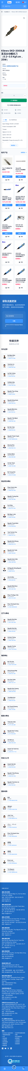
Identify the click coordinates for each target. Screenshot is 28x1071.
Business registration (8, 1033)
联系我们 (17, 1038)
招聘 (16, 1034)
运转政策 (17, 1042)
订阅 (14, 321)
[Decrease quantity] (3, 95)
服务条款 (17, 324)
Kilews (4, 66)
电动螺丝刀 (7, 11)
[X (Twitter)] (8, 1048)
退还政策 (17, 1043)
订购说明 (17, 1040)
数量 (2, 92)
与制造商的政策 (6, 1034)
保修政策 (5, 1043)
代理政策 (5, 1040)
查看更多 (23, 152)
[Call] (14, 1068)
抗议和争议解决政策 (20, 1033)
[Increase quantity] (25, 95)
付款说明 (5, 1038)
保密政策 (5, 1045)
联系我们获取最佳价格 (15, 105)
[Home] (1, 11)
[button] (14, 31)
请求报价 (14, 100)
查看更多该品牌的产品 (12, 66)
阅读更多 (13, 145)
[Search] (24, 6)
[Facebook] (2, 1048)
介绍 (4, 1036)
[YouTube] (5, 1048)
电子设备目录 (18, 1036)
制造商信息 (14, 119)
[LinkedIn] (11, 1048)
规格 (6, 119)
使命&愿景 (5, 1042)
